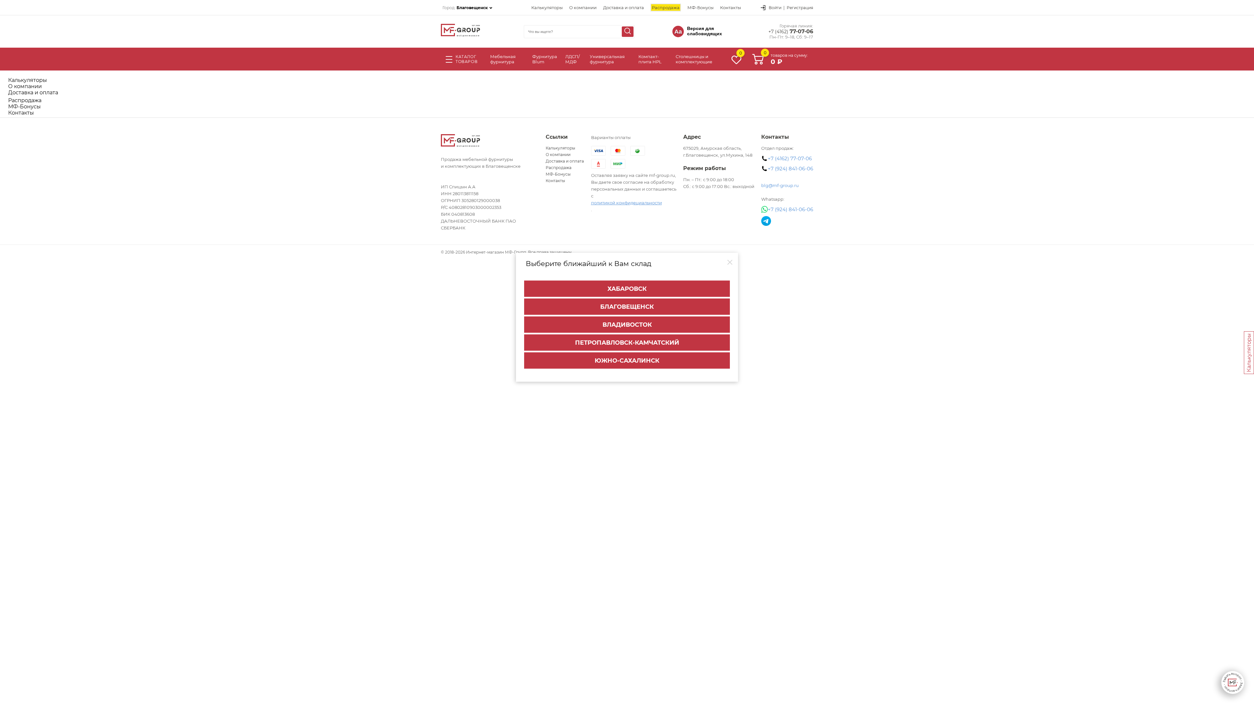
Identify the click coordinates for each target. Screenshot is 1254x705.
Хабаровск (627, 288)
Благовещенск (627, 306)
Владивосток (627, 324)
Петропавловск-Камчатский (627, 342)
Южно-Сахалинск (627, 360)
